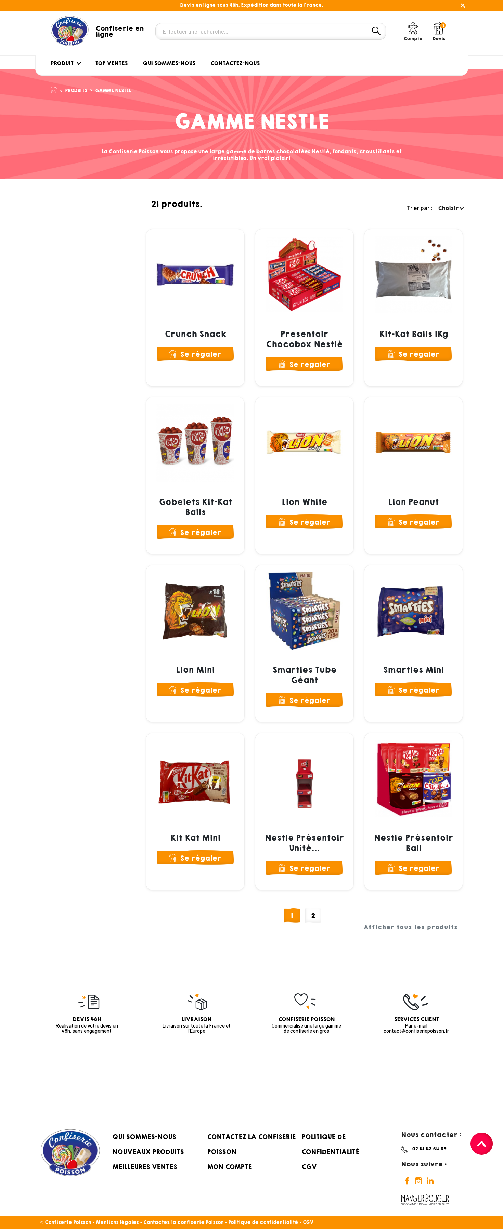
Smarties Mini (413, 670)
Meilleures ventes (144, 1166)
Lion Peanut (413, 502)
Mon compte (229, 1166)
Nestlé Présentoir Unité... (304, 843)
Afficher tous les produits (411, 927)
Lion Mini (195, 670)
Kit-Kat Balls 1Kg (413, 334)
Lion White (304, 502)
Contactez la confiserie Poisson (183, 1222)
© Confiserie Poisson (66, 1222)
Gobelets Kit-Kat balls (195, 507)
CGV (309, 1166)
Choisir (449, 208)
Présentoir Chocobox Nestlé (304, 339)
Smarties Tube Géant (304, 675)
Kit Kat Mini (195, 838)
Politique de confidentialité (263, 1222)
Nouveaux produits (148, 1151)
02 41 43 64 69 (429, 1149)
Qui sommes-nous (144, 1136)
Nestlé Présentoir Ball (413, 843)
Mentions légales (117, 1222)
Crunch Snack (195, 334)
